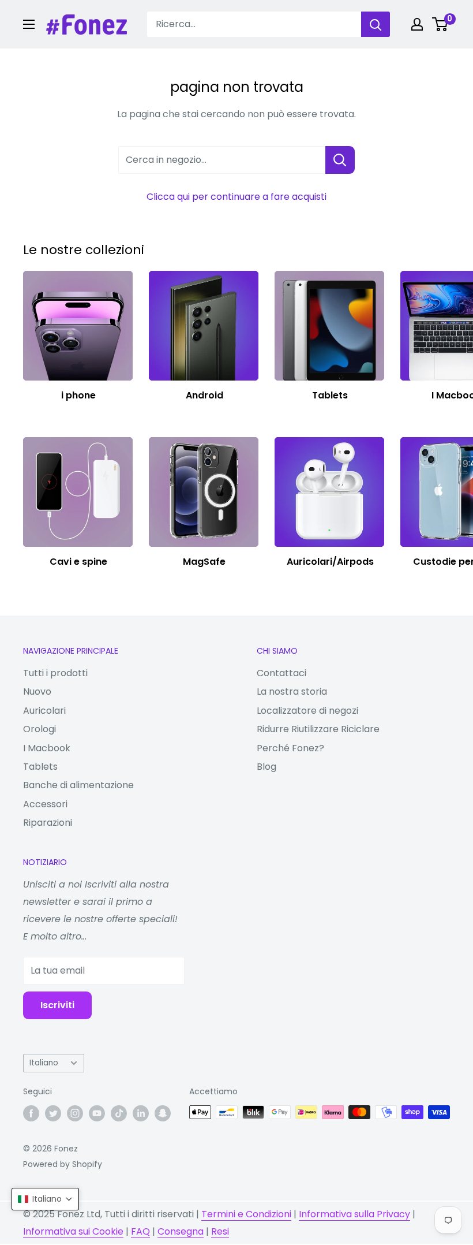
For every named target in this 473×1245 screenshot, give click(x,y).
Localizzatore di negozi (307, 710)
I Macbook (46, 748)
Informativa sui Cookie (73, 1231)
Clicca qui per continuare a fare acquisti (236, 196)
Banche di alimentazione (78, 785)
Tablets (40, 766)
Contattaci (281, 673)
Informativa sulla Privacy (354, 1214)
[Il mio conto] (417, 24)
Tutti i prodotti (55, 673)
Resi (220, 1231)
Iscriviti (57, 1005)
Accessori (45, 804)
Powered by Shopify (62, 1164)
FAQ (140, 1231)
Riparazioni (47, 822)
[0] (440, 24)
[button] (45, 1199)
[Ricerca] (375, 24)
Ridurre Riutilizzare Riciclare (318, 729)
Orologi (39, 729)
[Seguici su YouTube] (97, 1113)
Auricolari (44, 710)
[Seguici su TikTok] (119, 1113)
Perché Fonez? (290, 748)
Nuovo (37, 691)
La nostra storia (292, 691)
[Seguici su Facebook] (31, 1113)
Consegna (180, 1231)
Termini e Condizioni (246, 1214)
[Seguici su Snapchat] (163, 1113)
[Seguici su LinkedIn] (141, 1113)
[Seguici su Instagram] (75, 1113)
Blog (266, 766)
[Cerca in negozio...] (340, 160)
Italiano (43, 1062)
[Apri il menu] (29, 24)
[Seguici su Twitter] (53, 1113)
